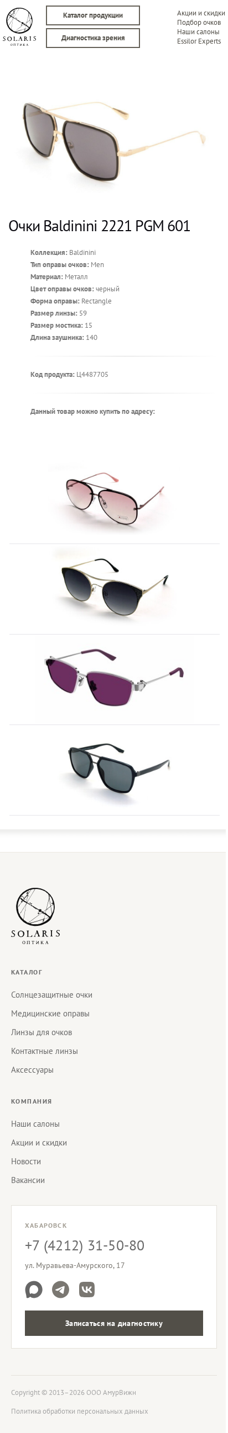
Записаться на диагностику (114, 1323)
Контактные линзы (44, 1051)
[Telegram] (60, 1289)
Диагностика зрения (93, 37)
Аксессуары (32, 1069)
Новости (26, 1161)
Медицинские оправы (50, 1013)
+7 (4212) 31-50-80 (85, 1245)
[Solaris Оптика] (35, 916)
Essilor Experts (199, 41)
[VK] (87, 1289)
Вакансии (28, 1180)
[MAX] (34, 1289)
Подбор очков (199, 22)
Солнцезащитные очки (51, 994)
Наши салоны (198, 31)
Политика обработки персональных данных (79, 1411)
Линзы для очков (41, 1032)
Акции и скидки (201, 13)
